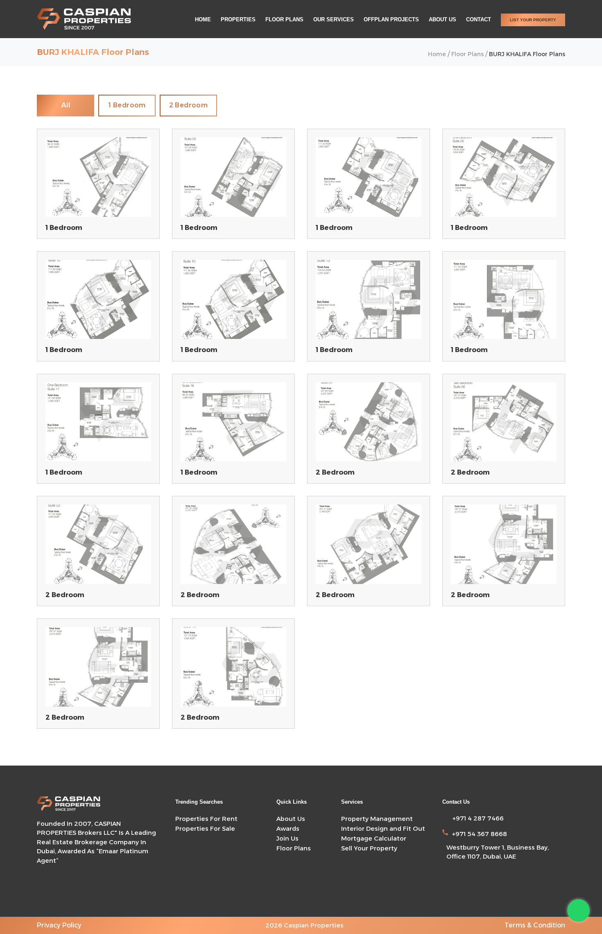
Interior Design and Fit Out (383, 828)
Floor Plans (284, 19)
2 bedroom (188, 105)
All (65, 105)
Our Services (333, 19)
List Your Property (533, 20)
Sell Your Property (369, 848)
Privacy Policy (59, 925)
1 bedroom (127, 105)
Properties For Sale (205, 828)
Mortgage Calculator (373, 838)
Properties (238, 19)
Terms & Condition (535, 925)
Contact (478, 19)
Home (203, 19)
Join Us (287, 838)
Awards (287, 828)
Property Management (377, 819)
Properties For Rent (206, 819)
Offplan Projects (391, 19)
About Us (442, 19)
